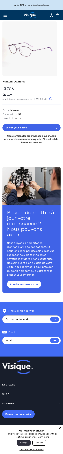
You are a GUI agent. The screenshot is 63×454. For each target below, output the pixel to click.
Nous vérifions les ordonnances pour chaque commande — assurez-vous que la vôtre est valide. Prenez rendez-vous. (31, 139)
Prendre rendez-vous (22, 284)
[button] (58, 5)
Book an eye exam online (18, 414)
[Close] (60, 427)
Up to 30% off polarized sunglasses (31, 5)
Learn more (43, 436)
